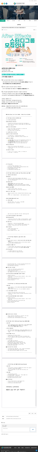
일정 (19, 20)
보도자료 (13, 20)
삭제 (35, 413)
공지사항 (3, 20)
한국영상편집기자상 (27, 447)
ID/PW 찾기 (35, 0)
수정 (32, 413)
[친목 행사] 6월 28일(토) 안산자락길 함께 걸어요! (12, 416)
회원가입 (32, 0)
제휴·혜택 (35, 20)
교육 (24, 20)
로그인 (30, 0)
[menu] (36, 3)
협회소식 (8, 20)
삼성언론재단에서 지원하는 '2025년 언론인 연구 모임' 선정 (13, 418)
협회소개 (15, 447)
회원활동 (22, 447)
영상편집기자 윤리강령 (34, 447)
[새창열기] (2, 3)
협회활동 (19, 447)
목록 (29, 413)
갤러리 (30, 20)
